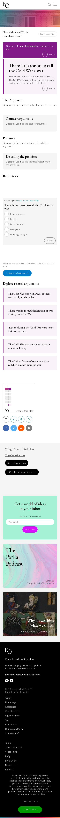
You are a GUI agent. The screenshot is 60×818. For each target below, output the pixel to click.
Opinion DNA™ (12, 733)
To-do (8, 742)
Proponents (11, 724)
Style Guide (11, 760)
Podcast (9, 769)
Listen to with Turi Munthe (40, 582)
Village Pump (12, 449)
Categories (10, 706)
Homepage (10, 702)
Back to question (47, 34)
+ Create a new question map (21, 472)
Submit (50, 240)
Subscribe (30, 529)
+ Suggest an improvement (17, 273)
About (8, 698)
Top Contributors (15, 455)
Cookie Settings (30, 802)
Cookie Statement (38, 788)
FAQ (7, 756)
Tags (7, 720)
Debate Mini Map (24, 411)
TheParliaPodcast (14, 556)
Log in (15, 105)
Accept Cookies (30, 809)
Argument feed (12, 715)
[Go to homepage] (6, 4)
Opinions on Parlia (14, 729)
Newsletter (11, 765)
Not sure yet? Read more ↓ (28, 200)
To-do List (28, 449)
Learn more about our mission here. (22, 674)
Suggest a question (16, 462)
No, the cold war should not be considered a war (29, 47)
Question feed (12, 711)
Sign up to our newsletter (30, 516)
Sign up (6, 105)
